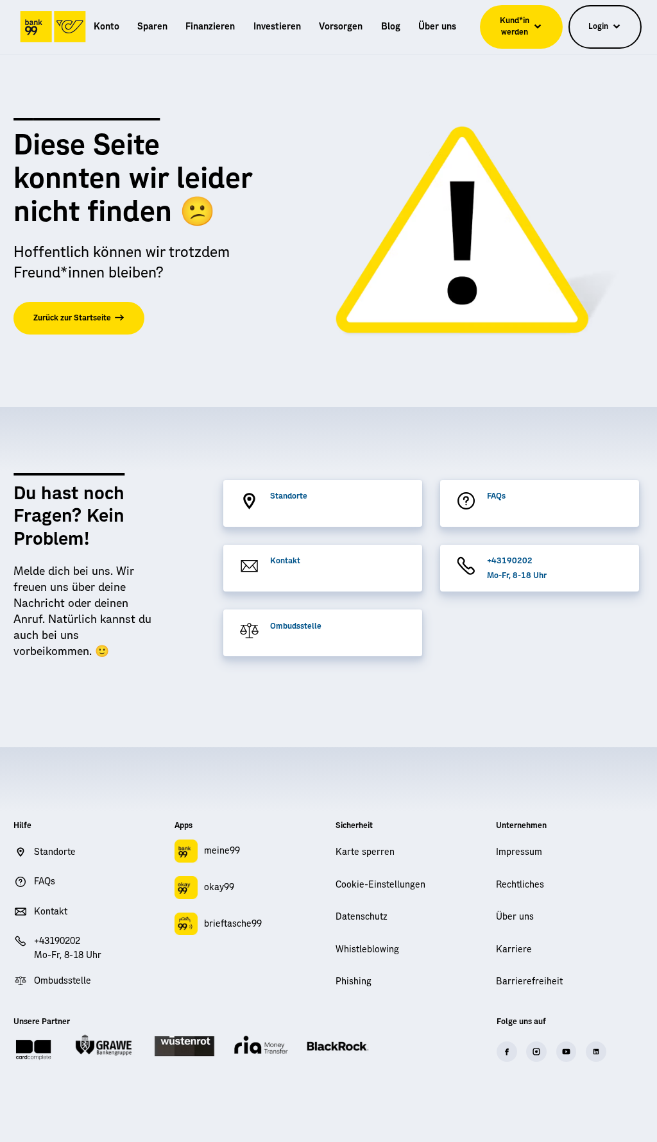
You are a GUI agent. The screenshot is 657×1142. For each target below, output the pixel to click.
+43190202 (510, 561)
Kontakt (285, 561)
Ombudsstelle (295, 626)
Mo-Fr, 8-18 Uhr (517, 575)
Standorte (288, 496)
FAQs (496, 496)
